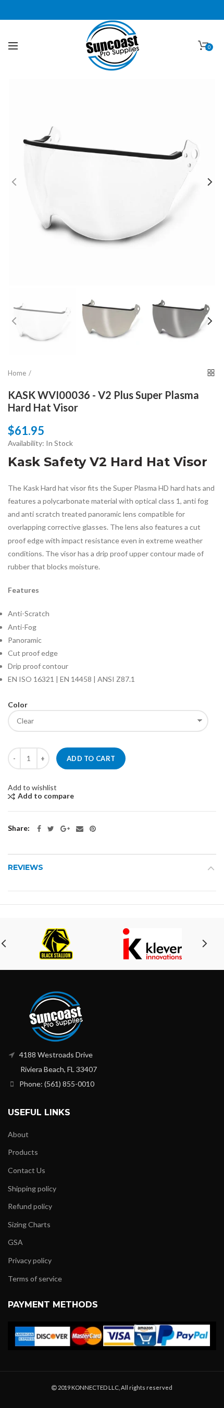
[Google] (65, 829)
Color (18, 704)
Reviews (25, 867)
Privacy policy (30, 1260)
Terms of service (35, 1278)
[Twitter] (50, 829)
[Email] (79, 829)
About (18, 1134)
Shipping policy (32, 1188)
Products (23, 1152)
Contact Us (26, 1170)
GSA (15, 1242)
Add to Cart (91, 758)
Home (17, 373)
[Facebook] (39, 829)
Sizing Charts (29, 1224)
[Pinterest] (92, 829)
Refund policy (30, 1206)
